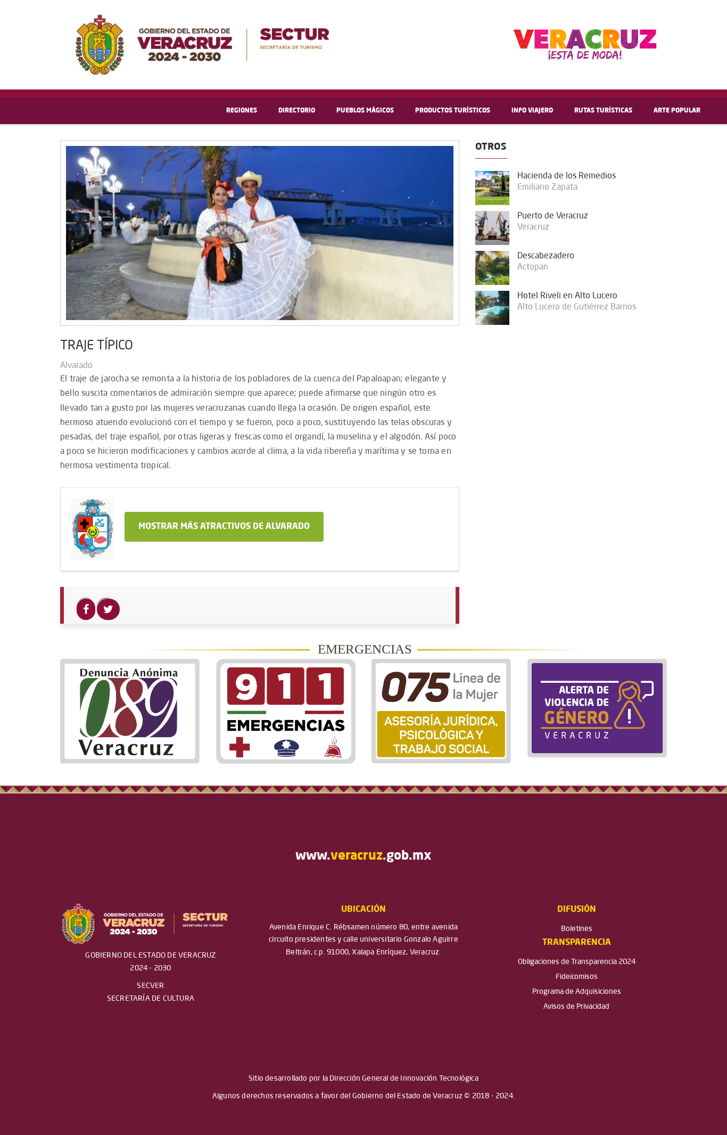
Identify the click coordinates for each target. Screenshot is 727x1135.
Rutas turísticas (603, 111)
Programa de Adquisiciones (576, 991)
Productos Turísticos (452, 111)
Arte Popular (677, 111)
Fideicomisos (577, 977)
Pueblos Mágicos (365, 111)
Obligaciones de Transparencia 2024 (576, 962)
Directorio (296, 111)
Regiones (241, 111)
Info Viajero (532, 111)
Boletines (576, 929)
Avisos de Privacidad (576, 1006)
